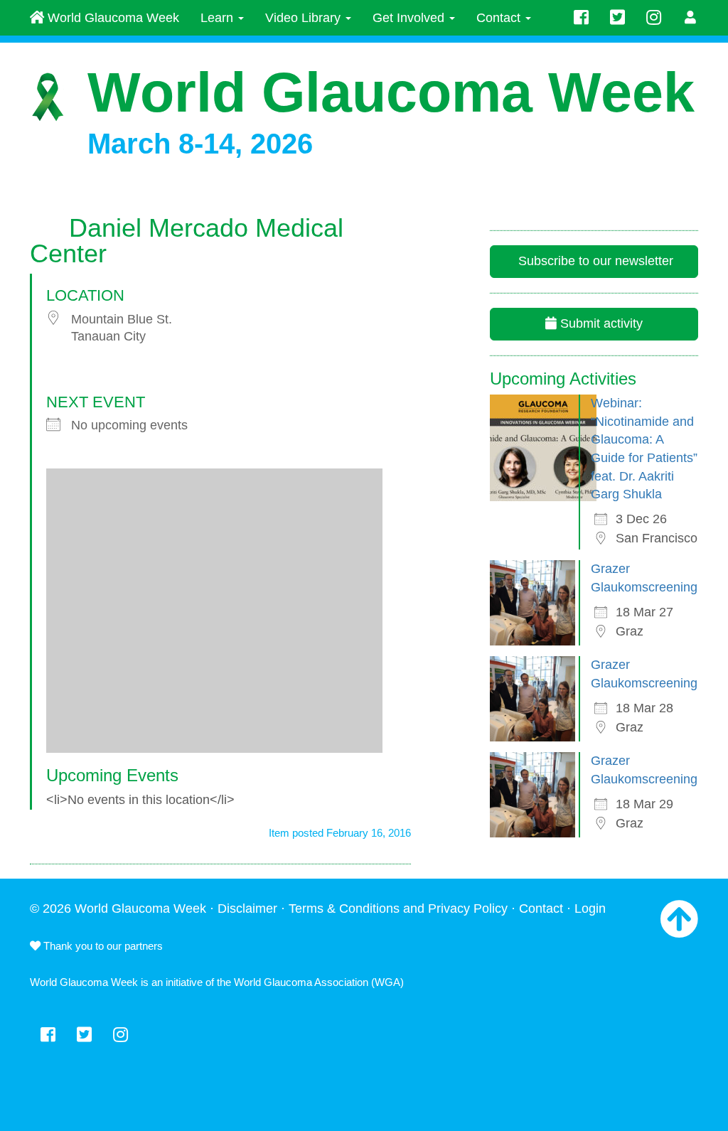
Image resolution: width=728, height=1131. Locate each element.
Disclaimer (247, 908)
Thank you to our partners (102, 946)
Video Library (304, 18)
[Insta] (654, 18)
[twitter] (617, 18)
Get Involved (410, 18)
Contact (500, 18)
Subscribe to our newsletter (594, 261)
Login (590, 908)
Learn (218, 18)
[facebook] (581, 18)
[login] (691, 18)
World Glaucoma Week (111, 18)
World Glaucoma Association (301, 982)
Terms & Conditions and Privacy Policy (398, 908)
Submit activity (600, 323)
